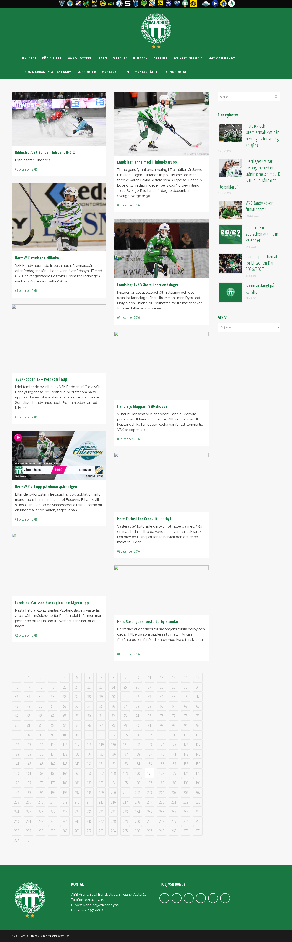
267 (149, 831)
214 (89, 802)
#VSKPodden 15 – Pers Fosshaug (41, 379)
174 (185, 773)
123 (149, 744)
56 (113, 706)
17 (28, 687)
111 (198, 735)
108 (161, 735)
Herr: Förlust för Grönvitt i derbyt (144, 518)
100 (65, 735)
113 (28, 744)
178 (40, 783)
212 (65, 802)
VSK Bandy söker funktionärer (259, 206)
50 (40, 706)
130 (40, 754)
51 (52, 706)
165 (77, 773)
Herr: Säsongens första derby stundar (147, 621)
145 (28, 763)
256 (16, 831)
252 (161, 821)
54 (89, 706)
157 (173, 763)
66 (40, 715)
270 (185, 831)
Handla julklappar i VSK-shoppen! (143, 406)
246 (89, 821)
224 (16, 811)
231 (101, 811)
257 (28, 831)
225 (28, 811)
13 (173, 677)
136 (113, 754)
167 (101, 773)
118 (89, 744)
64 (16, 715)
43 (149, 696)
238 (185, 811)
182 (89, 783)
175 (198, 773)
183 (101, 783)
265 (125, 831)
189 (173, 783)
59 (149, 706)
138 (137, 754)
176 (16, 783)
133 (77, 754)
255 (198, 821)
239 (198, 811)
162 (40, 773)
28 (161, 687)
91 (149, 725)
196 (65, 792)
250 (137, 821)
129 (28, 754)
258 (40, 831)
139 (149, 754)
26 (137, 687)
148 (65, 763)
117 (77, 744)
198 (89, 792)
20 (64, 687)
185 (125, 783)
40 (113, 696)
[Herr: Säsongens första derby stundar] (161, 590)
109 (173, 735)
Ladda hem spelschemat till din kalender (262, 233)
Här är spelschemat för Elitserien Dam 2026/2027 (261, 262)
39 (101, 696)
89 (125, 725)
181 (77, 783)
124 (161, 744)
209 (28, 802)
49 (28, 706)
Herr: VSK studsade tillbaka (37, 258)
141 (173, 754)
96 (16, 735)
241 (28, 821)
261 (77, 831)
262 (89, 831)
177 (28, 783)
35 (52, 696)
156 (161, 763)
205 (173, 792)
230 (89, 811)
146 (40, 763)
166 (89, 773)
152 (113, 763)
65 (28, 715)
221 (173, 802)
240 (16, 821)
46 (185, 696)
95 (197, 725)
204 (161, 792)
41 (125, 696)
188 (161, 783)
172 (161, 773)
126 (185, 744)
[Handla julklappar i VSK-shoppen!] (161, 366)
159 (198, 763)
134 (89, 754)
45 (173, 696)
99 (52, 735)
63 (197, 706)
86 (89, 725)
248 (113, 821)
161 (28, 773)
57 (125, 706)
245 (77, 821)
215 (101, 802)
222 (185, 802)
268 (161, 831)
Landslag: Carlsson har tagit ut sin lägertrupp (52, 602)
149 (77, 763)
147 (52, 763)
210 (40, 802)
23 (101, 687)
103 (101, 735)
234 (137, 811)
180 (65, 783)
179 (52, 783)
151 (101, 763)
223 (198, 802)
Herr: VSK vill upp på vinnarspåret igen (46, 486)
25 (125, 687)
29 (173, 687)
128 (16, 754)
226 (40, 811)
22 (89, 687)
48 (16, 706)
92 (161, 725)
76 (161, 715)
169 (125, 773)
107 (149, 735)
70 (89, 715)
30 (185, 687)
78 (185, 715)
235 (149, 811)
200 (113, 792)
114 (40, 744)
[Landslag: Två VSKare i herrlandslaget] (161, 248)
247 (101, 821)
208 (16, 802)
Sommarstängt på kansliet (260, 288)
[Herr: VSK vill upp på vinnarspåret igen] (59, 455)
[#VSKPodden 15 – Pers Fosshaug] (59, 338)
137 (125, 754)
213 (77, 802)
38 (89, 696)
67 (52, 715)
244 (65, 821)
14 (185, 677)
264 (113, 831)
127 (198, 744)
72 (113, 715)
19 (52, 687)
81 (28, 725)
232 (113, 811)
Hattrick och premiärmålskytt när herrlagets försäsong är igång (262, 135)
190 (185, 783)
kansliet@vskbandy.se (101, 905)
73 (125, 715)
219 (149, 802)
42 (137, 696)
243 (52, 821)
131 (52, 754)
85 (76, 725)
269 (173, 831)
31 (197, 687)
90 (137, 725)
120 (113, 744)
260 (65, 831)
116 (65, 744)
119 (101, 744)
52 (64, 706)
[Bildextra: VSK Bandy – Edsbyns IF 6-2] (59, 119)
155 (149, 763)
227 (52, 811)
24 (113, 687)
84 (64, 725)
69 (76, 715)
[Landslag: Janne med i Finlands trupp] (161, 124)
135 (101, 754)
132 (65, 754)
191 (198, 783)
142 (185, 754)
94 (185, 725)
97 (28, 735)
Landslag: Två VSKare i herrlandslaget (148, 285)
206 (185, 792)
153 (125, 763)
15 (197, 677)
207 (198, 792)
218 (137, 802)
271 (198, 831)
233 (125, 811)
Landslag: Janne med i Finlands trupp (147, 162)
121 (125, 744)
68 (64, 715)
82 (40, 725)
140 (161, 754)
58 (137, 706)
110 (185, 735)
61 (173, 706)
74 (137, 715)
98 (40, 735)
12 (161, 677)
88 (113, 725)
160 (16, 773)
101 (77, 735)
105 (125, 735)
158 (185, 763)
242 (40, 821)
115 (52, 744)
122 (137, 744)
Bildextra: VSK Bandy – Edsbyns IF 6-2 (45, 152)
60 (161, 706)
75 (149, 715)
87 (101, 725)
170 (137, 773)
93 (173, 725)
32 (16, 696)
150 (89, 763)
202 (137, 792)
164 (65, 773)
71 (101, 715)
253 (173, 821)
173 (173, 773)
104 (113, 735)
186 (137, 783)
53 (76, 706)
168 (113, 773)
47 (197, 696)
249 (125, 821)
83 (52, 725)
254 (185, 821)
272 (16, 840)
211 (52, 802)
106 (137, 735)
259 (52, 831)
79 (197, 715)
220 (161, 802)
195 (52, 792)
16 (16, 687)
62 (185, 706)
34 (40, 696)
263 (101, 831)
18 (40, 687)
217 (125, 802)
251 (149, 821)
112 (16, 744)
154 (137, 763)
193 (28, 792)
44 (161, 696)
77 (173, 715)
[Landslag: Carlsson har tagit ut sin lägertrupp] (59, 564)
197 (77, 792)
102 (89, 735)
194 (40, 792)
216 (113, 802)
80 (16, 725)
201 (125, 792)
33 (28, 696)
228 (65, 811)
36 (64, 696)
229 (77, 811)
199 (101, 792)
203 (149, 792)
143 (198, 754)
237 (173, 811)
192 (16, 792)
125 (173, 744)
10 (137, 677)
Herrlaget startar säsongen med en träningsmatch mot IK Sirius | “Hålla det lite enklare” (249, 174)
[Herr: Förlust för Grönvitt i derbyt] (161, 482)
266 (137, 831)
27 (149, 687)
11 (149, 677)
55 (101, 706)
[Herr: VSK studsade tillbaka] (59, 217)
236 (161, 811)
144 (16, 763)
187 (149, 783)
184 (113, 783)
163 (52, 773)
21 (76, 687)
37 (76, 696)
